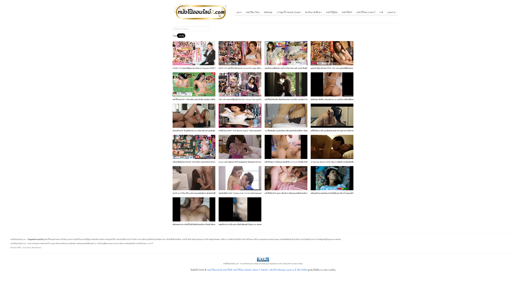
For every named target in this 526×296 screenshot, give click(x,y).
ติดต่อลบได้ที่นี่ (15, 248)
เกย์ (381, 12)
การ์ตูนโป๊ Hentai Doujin (289, 12)
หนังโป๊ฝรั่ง (347, 12)
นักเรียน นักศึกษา (313, 12)
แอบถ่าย (391, 12)
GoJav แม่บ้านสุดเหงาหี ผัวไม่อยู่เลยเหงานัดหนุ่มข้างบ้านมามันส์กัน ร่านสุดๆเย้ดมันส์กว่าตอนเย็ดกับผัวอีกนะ (257, 162)
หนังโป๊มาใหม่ (252, 12)
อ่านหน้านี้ (149, 243)
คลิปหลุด (268, 12)
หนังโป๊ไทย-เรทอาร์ (366, 12)
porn (239, 12)
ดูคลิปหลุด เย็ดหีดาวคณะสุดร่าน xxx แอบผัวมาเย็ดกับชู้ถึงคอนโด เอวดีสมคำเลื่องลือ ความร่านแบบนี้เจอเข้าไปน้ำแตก (352, 99)
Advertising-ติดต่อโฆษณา (32, 248)
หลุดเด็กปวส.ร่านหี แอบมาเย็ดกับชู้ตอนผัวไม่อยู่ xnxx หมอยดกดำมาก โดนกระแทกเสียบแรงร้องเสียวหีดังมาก (257, 224)
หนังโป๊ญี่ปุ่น (332, 12)
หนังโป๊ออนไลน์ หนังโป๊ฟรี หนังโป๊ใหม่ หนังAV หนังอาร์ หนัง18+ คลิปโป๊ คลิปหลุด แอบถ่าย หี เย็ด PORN (257, 269)
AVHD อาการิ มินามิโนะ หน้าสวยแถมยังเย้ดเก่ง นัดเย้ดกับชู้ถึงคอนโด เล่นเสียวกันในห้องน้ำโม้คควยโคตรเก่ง (211, 193)
